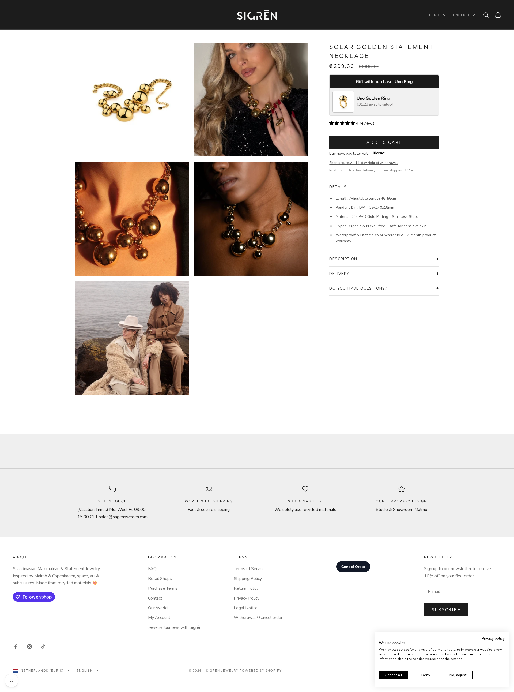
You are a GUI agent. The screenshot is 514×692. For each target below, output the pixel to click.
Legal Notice (246, 608)
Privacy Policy (246, 598)
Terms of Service (249, 569)
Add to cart (384, 142)
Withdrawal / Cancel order (258, 617)
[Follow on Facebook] (15, 646)
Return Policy (246, 588)
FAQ (152, 569)
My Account (159, 617)
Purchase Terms (163, 588)
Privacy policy (493, 638)
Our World (158, 608)
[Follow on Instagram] (29, 646)
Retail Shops (160, 579)
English (461, 15)
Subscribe (446, 609)
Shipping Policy (248, 579)
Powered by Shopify (261, 670)
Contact (155, 598)
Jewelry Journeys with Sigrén (174, 627)
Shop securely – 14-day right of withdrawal (363, 162)
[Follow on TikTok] (43, 646)
